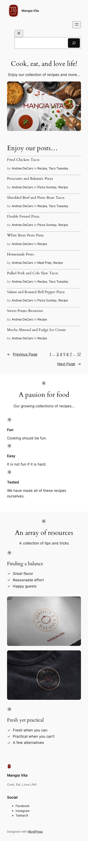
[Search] (74, 42)
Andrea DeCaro (22, 168)
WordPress (35, 831)
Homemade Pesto (20, 254)
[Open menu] (76, 24)
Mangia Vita (30, 10)
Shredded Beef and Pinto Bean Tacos (36, 198)
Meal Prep (44, 262)
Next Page (69, 364)
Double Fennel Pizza (23, 216)
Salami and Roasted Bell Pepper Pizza (36, 292)
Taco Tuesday (58, 168)
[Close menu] (19, 33)
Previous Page (22, 354)
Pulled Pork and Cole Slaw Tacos (32, 273)
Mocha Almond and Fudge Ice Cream (36, 330)
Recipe (42, 168)
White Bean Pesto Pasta (25, 235)
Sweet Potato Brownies (25, 311)
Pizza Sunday (47, 187)
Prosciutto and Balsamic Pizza (30, 179)
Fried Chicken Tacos (23, 160)
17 (79, 354)
